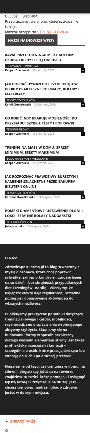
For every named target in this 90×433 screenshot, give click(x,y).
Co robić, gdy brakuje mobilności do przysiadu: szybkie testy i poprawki (41, 120)
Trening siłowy (17, 129)
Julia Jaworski (14, 226)
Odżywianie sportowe (22, 66)
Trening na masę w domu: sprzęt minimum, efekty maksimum (37, 150)
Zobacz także (23, 421)
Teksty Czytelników (20, 100)
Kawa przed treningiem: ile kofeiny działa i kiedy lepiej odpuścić (39, 57)
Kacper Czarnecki (17, 70)
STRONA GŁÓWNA (52, 32)
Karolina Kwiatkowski (19, 197)
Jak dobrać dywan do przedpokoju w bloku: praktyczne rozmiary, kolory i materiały (42, 89)
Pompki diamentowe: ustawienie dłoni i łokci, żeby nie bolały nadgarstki (44, 213)
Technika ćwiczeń (19, 222)
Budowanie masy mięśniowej (27, 158)
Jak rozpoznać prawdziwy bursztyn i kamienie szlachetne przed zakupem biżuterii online (41, 181)
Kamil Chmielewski (18, 104)
